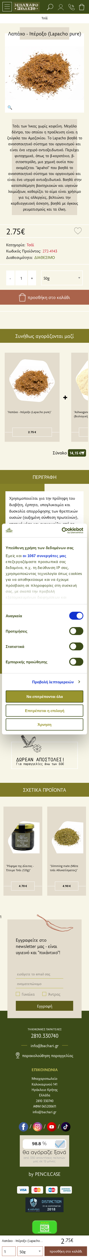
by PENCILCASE (45, 1174)
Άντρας (54, 994)
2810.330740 (44, 1035)
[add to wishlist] (78, 231)
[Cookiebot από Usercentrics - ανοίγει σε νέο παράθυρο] (62, 530)
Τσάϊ (45, 18)
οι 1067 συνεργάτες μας (44, 555)
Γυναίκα (28, 994)
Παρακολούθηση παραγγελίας (47, 1055)
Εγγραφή (44, 1006)
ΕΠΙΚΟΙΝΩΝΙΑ (45, 1069)
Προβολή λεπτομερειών (53, 682)
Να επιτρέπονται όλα (44, 696)
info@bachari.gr (45, 1045)
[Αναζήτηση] (50, 6)
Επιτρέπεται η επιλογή (44, 710)
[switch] (76, 631)
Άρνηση (44, 724)
